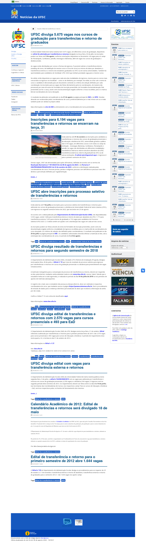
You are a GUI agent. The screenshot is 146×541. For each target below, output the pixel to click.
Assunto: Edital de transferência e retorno (48, 29)
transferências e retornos (50, 185)
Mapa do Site (124, 6)
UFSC (96, 97)
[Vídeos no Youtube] (128, 15)
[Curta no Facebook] (122, 15)
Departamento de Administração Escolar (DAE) (74, 215)
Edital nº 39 (36, 470)
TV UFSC (13, 58)
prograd (41, 114)
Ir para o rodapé (46, 6)
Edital (102, 331)
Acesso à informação (107, 2)
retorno (50, 309)
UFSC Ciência (15, 85)
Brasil (17, 1)
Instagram (14, 102)
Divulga (13, 51)
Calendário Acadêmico (63, 421)
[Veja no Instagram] (131, 15)
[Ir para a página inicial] (33, 28)
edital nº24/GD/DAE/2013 (59, 379)
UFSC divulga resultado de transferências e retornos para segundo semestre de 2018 (66, 248)
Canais (127, 2)
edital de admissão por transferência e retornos (51, 54)
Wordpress (45, 538)
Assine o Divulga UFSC (16, 55)
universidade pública (78, 186)
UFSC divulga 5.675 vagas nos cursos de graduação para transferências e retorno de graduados (66, 38)
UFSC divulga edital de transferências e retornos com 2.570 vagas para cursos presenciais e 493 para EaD (63, 317)
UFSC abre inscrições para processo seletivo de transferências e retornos (67, 193)
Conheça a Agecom (17, 70)
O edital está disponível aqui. (86, 155)
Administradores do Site (128, 21)
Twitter (13, 99)
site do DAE (49, 107)
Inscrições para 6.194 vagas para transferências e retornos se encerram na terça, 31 (64, 123)
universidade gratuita (60, 186)
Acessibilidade (104, 6)
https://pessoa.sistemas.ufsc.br (80, 286)
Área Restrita (115, 21)
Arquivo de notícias (117, 246)
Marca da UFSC (16, 115)
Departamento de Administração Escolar (55, 307)
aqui (66, 296)
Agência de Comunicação (121, 315)
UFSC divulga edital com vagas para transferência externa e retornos (60, 365)
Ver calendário (128, 220)
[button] (117, 220)
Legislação (119, 2)
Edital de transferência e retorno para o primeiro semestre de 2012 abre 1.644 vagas (67, 458)
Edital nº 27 (49, 343)
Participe (94, 2)
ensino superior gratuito (84, 183)
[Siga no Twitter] (125, 15)
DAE (89, 97)
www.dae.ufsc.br (79, 274)
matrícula (42, 309)
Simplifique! (74, 2)
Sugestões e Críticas (17, 72)
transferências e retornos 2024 (73, 185)
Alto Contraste (114, 6)
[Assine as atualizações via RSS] (134, 15)
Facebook (14, 97)
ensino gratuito (67, 183)
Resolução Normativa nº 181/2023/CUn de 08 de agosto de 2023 (54, 165)
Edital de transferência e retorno (47, 183)
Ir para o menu (26, 6)
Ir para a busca (36, 6)
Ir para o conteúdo (16, 6)
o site (125, 324)
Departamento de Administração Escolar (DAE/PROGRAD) (61, 113)
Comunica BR (85, 2)
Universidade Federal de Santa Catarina (66, 114)
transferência (60, 309)
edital (42, 356)
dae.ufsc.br (38, 349)
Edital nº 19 (58, 262)
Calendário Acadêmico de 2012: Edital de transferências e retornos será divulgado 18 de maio (69, 407)
